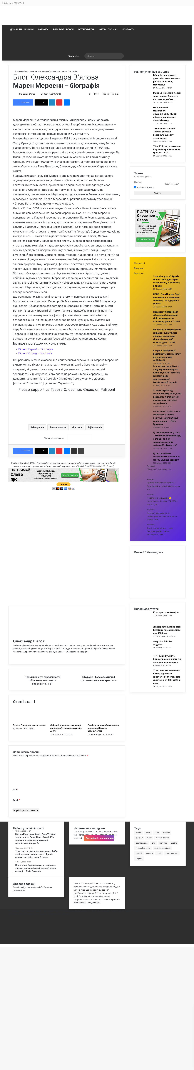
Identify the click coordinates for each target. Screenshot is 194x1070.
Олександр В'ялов (26, 94)
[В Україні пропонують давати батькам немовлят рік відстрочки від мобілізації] (142, 84)
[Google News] (79, 438)
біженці (139, 838)
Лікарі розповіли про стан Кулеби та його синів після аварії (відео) (167, 629)
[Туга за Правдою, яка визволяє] (29, 722)
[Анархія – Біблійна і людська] (142, 650)
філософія (95, 427)
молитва (163, 843)
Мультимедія (86, 29)
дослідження (141, 843)
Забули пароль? (172, 184)
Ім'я (15, 789)
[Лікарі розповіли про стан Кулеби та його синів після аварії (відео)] (142, 636)
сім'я (159, 853)
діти (153, 843)
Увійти (157, 193)
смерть (149, 853)
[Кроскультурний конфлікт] (142, 621)
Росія (148, 832)
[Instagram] (9, 929)
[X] (9, 920)
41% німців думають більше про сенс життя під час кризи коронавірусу (167, 658)
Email (16, 800)
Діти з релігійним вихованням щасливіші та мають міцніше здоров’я (166, 456)
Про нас (113, 29)
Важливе (58, 29)
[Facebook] (14, 658)
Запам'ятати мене (145, 187)
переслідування (143, 848)
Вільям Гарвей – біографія (35, 349)
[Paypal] (9, 933)
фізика (78, 427)
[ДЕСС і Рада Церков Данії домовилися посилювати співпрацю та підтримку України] (142, 303)
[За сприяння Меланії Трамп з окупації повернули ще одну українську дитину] (142, 137)
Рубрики (43, 29)
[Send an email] (36, 94)
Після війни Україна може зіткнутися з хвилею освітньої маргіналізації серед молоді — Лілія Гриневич (166, 417)
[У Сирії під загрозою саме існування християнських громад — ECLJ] (142, 155)
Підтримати (73, 56)
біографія (38, 427)
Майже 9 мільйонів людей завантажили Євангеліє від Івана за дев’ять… (167, 96)
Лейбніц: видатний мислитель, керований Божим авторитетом (103, 728)
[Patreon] (9, 942)
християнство (172, 853)
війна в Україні (162, 838)
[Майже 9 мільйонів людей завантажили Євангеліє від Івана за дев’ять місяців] (142, 102)
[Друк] (81, 451)
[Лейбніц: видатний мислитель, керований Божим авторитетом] (104, 722)
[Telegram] (9, 936)
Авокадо (151, 466)
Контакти (128, 29)
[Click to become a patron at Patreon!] (67, 417)
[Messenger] (67, 102)
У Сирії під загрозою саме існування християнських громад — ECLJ (167, 149)
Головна (19, 71)
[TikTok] (9, 939)
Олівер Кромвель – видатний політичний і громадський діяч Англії (66, 728)
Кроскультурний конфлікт (167, 612)
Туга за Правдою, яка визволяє (29, 725)
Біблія (138, 832)
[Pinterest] (59, 102)
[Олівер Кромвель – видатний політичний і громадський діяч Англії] (66, 722)
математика (58, 427)
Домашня (16, 29)
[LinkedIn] (52, 102)
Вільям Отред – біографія (35, 353)
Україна (166, 832)
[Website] (14, 655)
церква (139, 858)
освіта (174, 843)
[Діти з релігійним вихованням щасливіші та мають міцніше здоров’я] (142, 462)
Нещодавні (139, 263)
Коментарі (139, 273)
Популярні (139, 268)
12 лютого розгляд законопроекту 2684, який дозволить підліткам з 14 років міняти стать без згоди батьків (167, 396)
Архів (102, 29)
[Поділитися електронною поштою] (74, 451)
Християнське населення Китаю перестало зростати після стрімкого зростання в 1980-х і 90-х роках (166, 676)
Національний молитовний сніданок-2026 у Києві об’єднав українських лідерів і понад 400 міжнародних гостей (167, 336)
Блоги (70, 29)
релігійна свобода (162, 848)
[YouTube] (9, 926)
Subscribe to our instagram (99, 838)
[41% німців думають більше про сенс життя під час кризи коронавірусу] (142, 665)
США (157, 832)
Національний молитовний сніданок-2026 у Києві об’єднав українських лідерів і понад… (165, 113)
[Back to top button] (1, 945)
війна (149, 838)
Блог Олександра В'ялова (36, 71)
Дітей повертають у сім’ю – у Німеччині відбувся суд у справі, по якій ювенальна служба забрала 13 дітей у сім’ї (167, 438)
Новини (28, 29)
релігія (139, 853)
